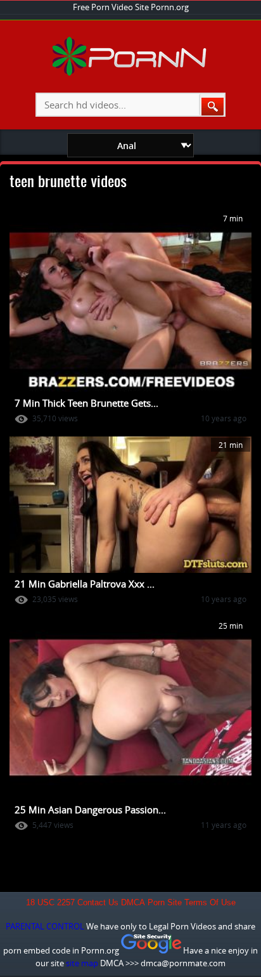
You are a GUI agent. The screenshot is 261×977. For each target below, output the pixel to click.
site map (82, 963)
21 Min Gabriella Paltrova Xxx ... (85, 583)
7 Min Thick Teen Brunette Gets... (86, 403)
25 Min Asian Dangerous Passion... (90, 809)
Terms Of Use (210, 902)
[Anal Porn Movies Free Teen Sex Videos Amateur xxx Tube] (131, 73)
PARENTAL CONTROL (45, 926)
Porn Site (165, 902)
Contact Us (97, 902)
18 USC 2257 (50, 902)
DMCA (133, 902)
